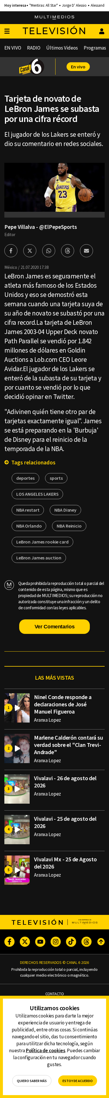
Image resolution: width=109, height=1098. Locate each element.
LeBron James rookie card (42, 542)
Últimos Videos (62, 48)
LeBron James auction (38, 558)
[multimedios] (54, 17)
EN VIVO (12, 48)
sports (56, 478)
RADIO (33, 48)
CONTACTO (54, 993)
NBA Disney (65, 510)
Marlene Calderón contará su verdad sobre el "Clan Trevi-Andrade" (68, 745)
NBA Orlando (29, 526)
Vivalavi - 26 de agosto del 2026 (65, 781)
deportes (25, 478)
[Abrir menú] (7, 31)
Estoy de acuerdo (77, 1081)
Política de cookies (45, 1050)
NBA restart (27, 510)
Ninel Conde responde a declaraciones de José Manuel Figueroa (63, 704)
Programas (95, 48)
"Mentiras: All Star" (43, 5)
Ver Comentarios (55, 627)
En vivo (78, 67)
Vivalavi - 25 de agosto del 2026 (65, 822)
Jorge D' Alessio (74, 5)
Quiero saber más (32, 1081)
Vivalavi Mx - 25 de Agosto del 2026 (65, 863)
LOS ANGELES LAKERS (37, 494)
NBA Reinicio (69, 526)
